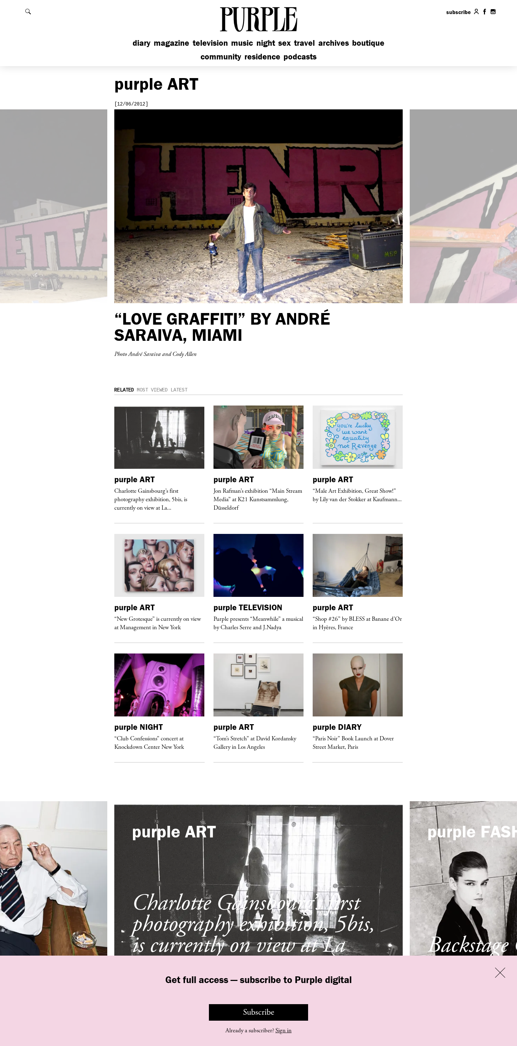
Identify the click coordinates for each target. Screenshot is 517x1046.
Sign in (283, 1030)
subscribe (458, 12)
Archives (333, 43)
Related (124, 390)
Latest (179, 390)
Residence (262, 56)
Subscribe (258, 1012)
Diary (142, 43)
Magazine (171, 43)
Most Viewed (152, 390)
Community (220, 56)
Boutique (368, 43)
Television (210, 43)
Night (265, 43)
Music (242, 43)
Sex (284, 43)
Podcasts (300, 56)
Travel (304, 43)
